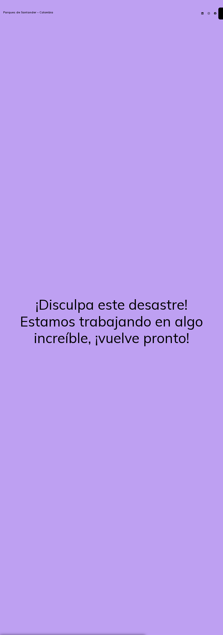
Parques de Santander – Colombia (28, 12)
